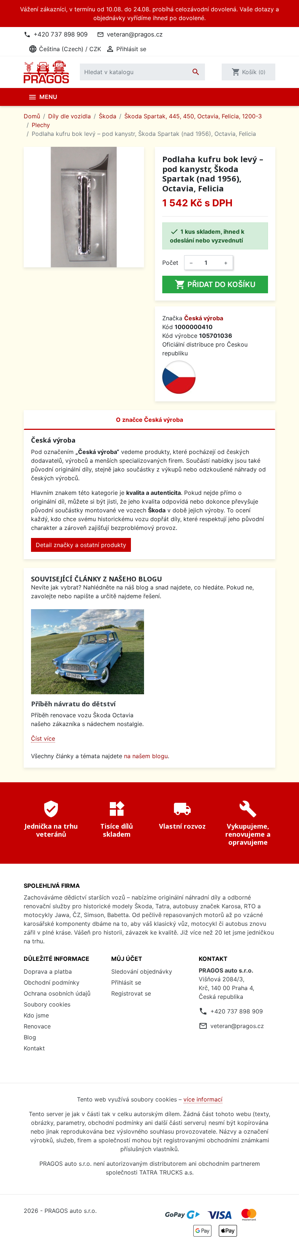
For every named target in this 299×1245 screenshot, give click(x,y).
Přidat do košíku (215, 284)
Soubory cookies (47, 1004)
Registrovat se (131, 993)
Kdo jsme (36, 1015)
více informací (202, 1099)
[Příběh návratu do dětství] (87, 651)
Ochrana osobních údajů (57, 993)
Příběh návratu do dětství (73, 703)
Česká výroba (203, 318)
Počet (170, 262)
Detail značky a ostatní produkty (81, 545)
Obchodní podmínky (51, 982)
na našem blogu (146, 756)
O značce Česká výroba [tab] (149, 419)
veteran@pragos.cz (135, 34)
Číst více (43, 738)
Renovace (37, 1026)
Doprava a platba (48, 971)
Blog (30, 1037)
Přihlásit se (126, 982)
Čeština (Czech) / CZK (64, 49)
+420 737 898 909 (61, 34)
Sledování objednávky (141, 971)
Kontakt (34, 1048)
